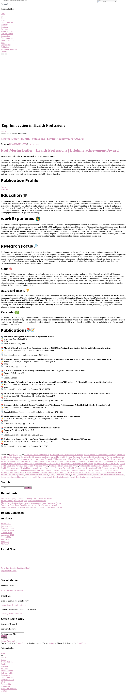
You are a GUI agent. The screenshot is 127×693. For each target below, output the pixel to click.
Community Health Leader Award (46, 464)
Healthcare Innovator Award (36, 472)
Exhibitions (5, 47)
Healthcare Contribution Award (106, 470)
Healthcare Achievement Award (53, 470)
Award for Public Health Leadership (60, 461)
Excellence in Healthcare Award (106, 464)
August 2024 (6, 537)
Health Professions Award (106, 468)
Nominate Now (7, 22)
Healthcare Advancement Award (80, 470)
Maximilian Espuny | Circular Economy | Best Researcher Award (26, 498)
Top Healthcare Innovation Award (89, 477)
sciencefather (35, 144)
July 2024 (5, 539)
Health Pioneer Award (29, 468)
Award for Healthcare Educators (93, 457)
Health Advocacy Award (112, 466)
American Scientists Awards (12, 590)
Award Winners (7, 31)
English (104, 1)
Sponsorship (6, 45)
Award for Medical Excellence (75, 459)
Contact (4, 51)
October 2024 (6, 533)
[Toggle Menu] (2, 16)
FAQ (3, 43)
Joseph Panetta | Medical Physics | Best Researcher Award (23, 501)
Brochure (4, 29)
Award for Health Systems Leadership (35, 457)
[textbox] (63, 300)
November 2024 (7, 530)
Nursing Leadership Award (81, 475)
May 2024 (5, 544)
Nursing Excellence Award (59, 475)
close (3, 14)
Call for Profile (7, 34)
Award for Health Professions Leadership (100, 455)
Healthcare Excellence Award (12, 472)
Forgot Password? (8, 641)
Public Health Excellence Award (39, 477)
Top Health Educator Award (64, 477)
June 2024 (5, 542)
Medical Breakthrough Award (12, 475)
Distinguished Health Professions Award (77, 464)
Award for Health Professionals (36, 455)
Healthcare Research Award (84, 472)
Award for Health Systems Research (65, 457)
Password (9, 629)
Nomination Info (7, 38)
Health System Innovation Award (27, 470)
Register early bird (8, 569)
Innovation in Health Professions (108, 472)
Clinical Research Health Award (19, 464)
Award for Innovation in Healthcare (24, 459)
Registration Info (7, 40)
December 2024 (7, 528)
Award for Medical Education (50, 459)
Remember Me (10, 634)
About (3, 20)
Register (4, 25)
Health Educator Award (10, 468)
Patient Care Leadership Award (13, 477)
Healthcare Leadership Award (60, 472)
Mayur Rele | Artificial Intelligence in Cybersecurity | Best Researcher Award (31, 503)
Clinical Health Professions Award (89, 461)
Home (3, 18)
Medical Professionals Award (36, 475)
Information (5, 36)
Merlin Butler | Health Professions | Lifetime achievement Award (42, 138)
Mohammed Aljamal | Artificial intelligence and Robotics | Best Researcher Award (33, 507)
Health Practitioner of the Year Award (53, 468)
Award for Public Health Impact (32, 461)
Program (4, 27)
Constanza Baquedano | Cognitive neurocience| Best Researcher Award (29, 505)
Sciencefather (6, 4)
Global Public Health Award (90, 466)
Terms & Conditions (9, 49)
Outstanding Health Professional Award (108, 475)
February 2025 (7, 526)
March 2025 (6, 524)
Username (9, 624)
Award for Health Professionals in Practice (66, 455)
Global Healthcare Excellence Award (63, 466)
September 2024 (7, 535)
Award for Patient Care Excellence (101, 459)
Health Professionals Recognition (82, 468)
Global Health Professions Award (35, 466)
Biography (13, 455)
